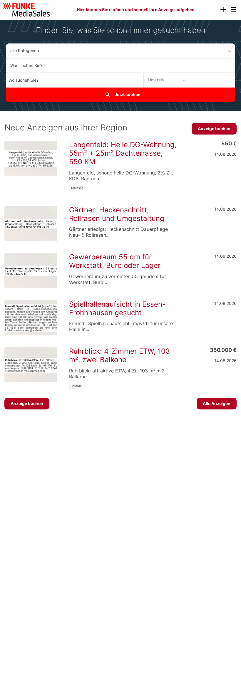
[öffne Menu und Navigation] (231, 9)
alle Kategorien (24, 50)
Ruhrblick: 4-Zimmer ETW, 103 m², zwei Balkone (119, 355)
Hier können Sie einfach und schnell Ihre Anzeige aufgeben (136, 9)
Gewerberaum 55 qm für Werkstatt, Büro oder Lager (114, 261)
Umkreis (156, 79)
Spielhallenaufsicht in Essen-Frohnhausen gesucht (117, 308)
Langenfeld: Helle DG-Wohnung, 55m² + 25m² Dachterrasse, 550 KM (123, 153)
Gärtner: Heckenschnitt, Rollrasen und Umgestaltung (116, 214)
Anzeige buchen (214, 128)
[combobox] (120, 65)
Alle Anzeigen (216, 403)
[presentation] (223, 10)
